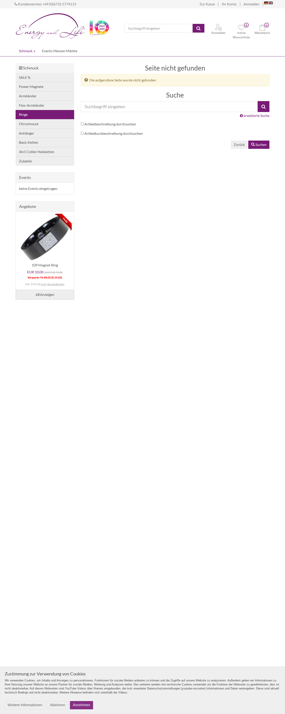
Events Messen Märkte (59, 51)
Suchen (261, 144)
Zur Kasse (207, 4)
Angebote (27, 206)
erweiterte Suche (256, 115)
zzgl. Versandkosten (52, 284)
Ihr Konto (229, 4)
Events (25, 177)
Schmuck (26, 51)
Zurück (239, 144)
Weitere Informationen (25, 705)
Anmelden (251, 4)
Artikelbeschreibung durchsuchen (110, 124)
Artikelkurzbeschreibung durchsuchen (113, 133)
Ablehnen (57, 705)
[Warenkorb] (262, 27)
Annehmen (81, 705)
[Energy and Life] (50, 25)
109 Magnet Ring (45, 265)
